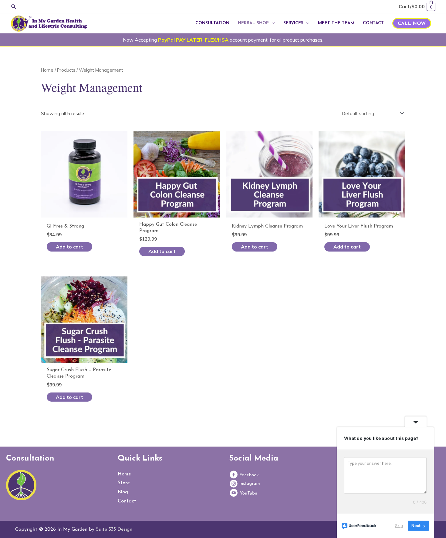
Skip (399, 525)
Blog (123, 492)
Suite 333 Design (114, 529)
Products (66, 70)
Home (47, 70)
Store (124, 483)
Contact (127, 501)
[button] (14, 6)
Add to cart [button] (69, 247)
